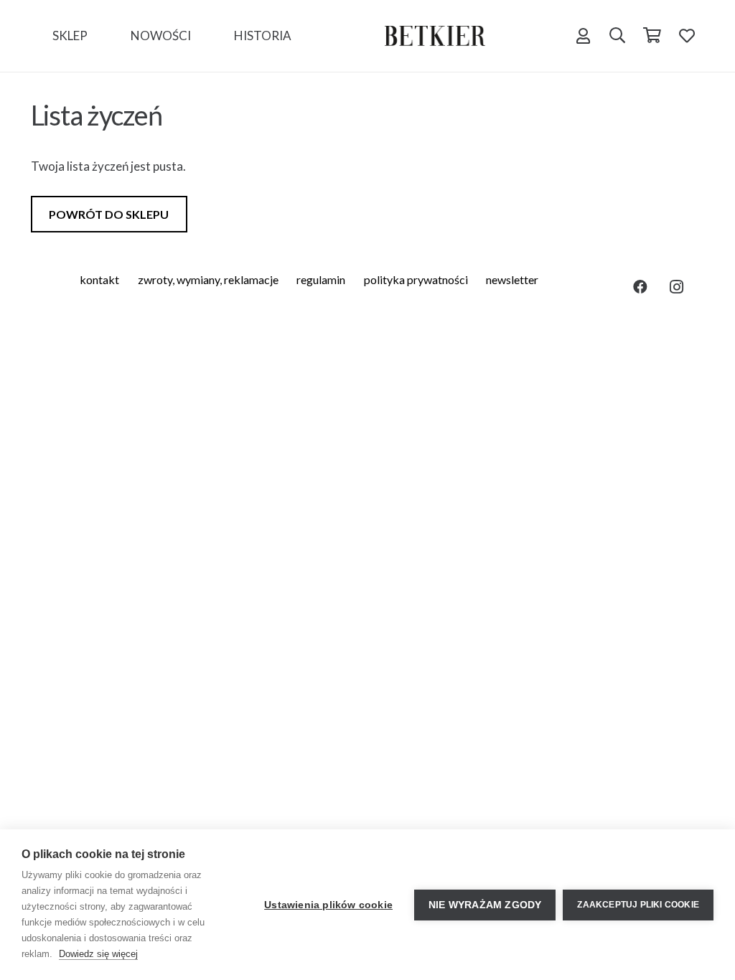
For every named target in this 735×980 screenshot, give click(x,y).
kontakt (99, 279)
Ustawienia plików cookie (328, 905)
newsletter (512, 279)
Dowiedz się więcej (98, 953)
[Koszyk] (652, 36)
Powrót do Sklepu (109, 214)
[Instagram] (676, 287)
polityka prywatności (416, 279)
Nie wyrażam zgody (485, 905)
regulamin (320, 279)
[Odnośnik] (435, 36)
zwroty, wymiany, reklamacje (208, 279)
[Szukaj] (617, 36)
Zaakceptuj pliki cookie (638, 905)
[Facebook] (640, 287)
